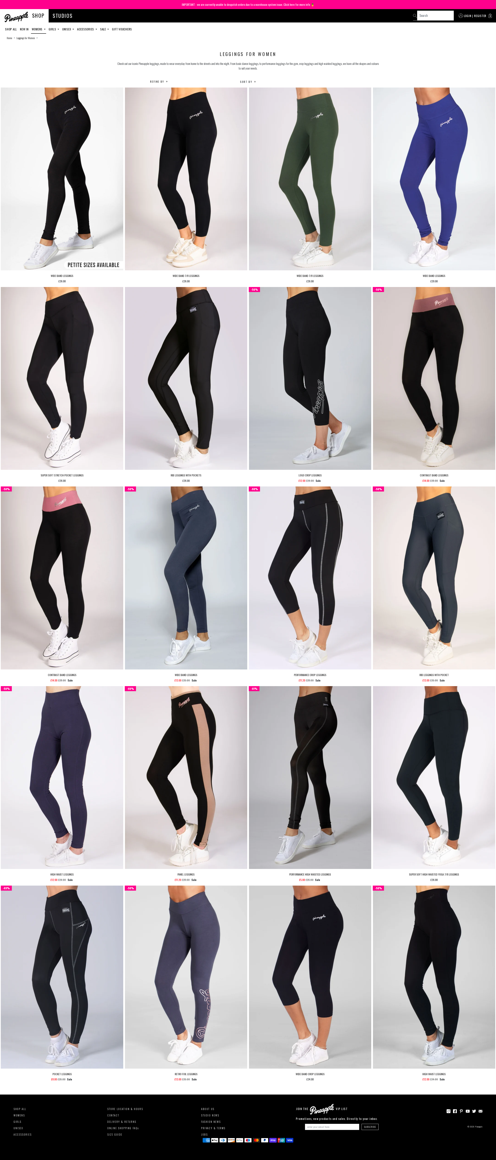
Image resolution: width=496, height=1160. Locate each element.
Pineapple (478, 1126)
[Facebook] (455, 1111)
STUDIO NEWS (210, 1115)
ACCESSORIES (23, 1134)
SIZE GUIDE (114, 1134)
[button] (490, 16)
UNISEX (18, 1128)
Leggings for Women (25, 38)
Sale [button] (103, 29)
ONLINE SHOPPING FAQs (123, 1128)
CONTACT (113, 1115)
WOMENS (19, 1115)
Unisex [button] (67, 29)
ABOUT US (207, 1109)
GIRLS (18, 1122)
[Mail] (480, 1111)
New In (24, 29)
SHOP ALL (20, 1109)
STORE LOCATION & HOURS (125, 1109)
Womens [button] (37, 29)
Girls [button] (53, 29)
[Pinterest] (461, 1111)
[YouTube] (468, 1111)
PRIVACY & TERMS (213, 1128)
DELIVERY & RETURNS (121, 1122)
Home (9, 38)
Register (480, 16)
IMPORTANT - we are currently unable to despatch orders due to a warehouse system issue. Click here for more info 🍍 (248, 4)
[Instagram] (448, 1111)
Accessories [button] (86, 29)
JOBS (204, 1134)
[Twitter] (474, 1111)
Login (467, 16)
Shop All (11, 29)
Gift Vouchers (122, 29)
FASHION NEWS (211, 1122)
